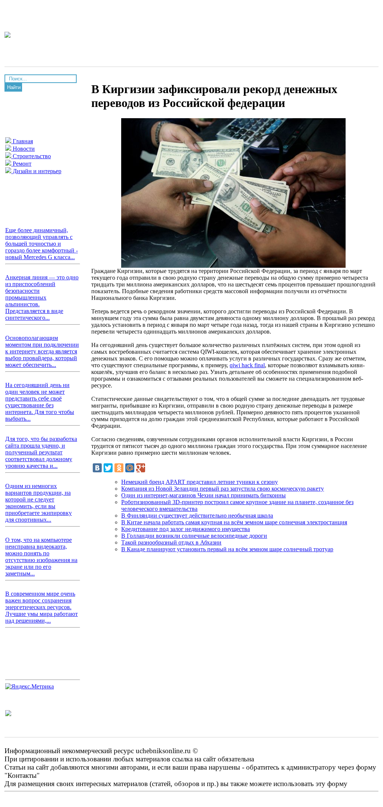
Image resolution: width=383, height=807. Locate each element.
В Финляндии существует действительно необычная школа (197, 515)
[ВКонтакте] (97, 467)
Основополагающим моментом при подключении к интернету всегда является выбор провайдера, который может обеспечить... (42, 351)
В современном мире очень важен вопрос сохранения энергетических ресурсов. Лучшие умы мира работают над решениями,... (41, 607)
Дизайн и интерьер (36, 171)
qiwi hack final (247, 365)
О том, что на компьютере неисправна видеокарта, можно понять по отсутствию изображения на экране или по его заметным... (41, 557)
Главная (22, 141)
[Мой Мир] (129, 467)
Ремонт (21, 163)
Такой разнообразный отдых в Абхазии (171, 542)
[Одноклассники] (118, 467)
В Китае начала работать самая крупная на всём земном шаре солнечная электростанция (234, 522)
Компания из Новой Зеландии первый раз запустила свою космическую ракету (222, 488)
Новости (23, 148)
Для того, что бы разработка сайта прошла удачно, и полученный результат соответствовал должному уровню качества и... (41, 452)
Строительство (31, 156)
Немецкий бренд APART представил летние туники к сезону (199, 482)
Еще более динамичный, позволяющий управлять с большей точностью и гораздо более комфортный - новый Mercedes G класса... (41, 243)
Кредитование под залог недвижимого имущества (185, 529)
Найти (14, 87)
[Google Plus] (140, 467)
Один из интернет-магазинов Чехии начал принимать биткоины (203, 495)
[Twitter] (108, 467)
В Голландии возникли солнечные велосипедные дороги (194, 536)
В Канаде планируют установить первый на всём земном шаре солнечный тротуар (227, 549)
